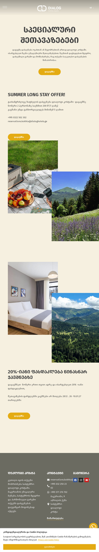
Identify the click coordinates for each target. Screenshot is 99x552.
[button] (49, 71)
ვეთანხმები (49, 547)
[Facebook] (75, 480)
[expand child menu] (94, 7)
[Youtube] (86, 480)
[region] (49, 540)
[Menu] (5, 7)
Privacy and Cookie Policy (48, 540)
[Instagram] (81, 480)
